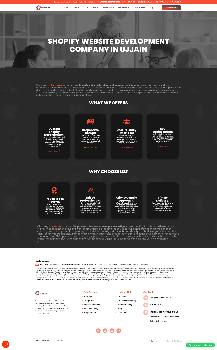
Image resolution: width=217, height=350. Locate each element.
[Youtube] (118, 330)
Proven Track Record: (54, 200)
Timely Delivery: (162, 199)
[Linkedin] (112, 330)
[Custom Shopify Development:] (54, 121)
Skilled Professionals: (90, 199)
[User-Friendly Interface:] (126, 122)
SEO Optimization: (163, 130)
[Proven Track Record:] (54, 191)
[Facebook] (98, 330)
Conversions (58, 85)
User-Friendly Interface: (126, 131)
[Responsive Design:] (90, 122)
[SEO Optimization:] (162, 121)
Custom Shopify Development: (54, 132)
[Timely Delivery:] (162, 190)
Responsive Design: (90, 131)
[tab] (37, 265)
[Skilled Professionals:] (90, 190)
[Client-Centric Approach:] (126, 190)
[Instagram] (105, 330)
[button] (200, 345)
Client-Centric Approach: (126, 199)
